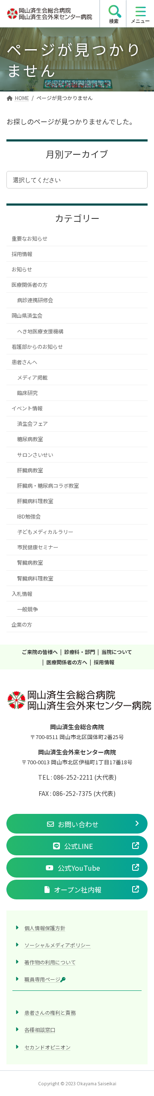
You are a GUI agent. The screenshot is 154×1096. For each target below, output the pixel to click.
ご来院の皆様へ (40, 651)
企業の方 (22, 624)
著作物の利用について (50, 962)
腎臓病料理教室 (35, 578)
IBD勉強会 (29, 516)
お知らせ (22, 269)
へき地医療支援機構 (40, 331)
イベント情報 (27, 408)
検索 (113, 21)
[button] (77, 824)
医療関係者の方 (29, 285)
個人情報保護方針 (44, 927)
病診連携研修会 (35, 300)
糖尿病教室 (30, 439)
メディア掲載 (32, 377)
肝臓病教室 (30, 470)
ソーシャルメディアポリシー (57, 944)
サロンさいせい (35, 455)
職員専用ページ (42, 979)
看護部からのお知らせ (37, 347)
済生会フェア (32, 423)
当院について (116, 651)
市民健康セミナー (37, 547)
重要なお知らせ (29, 238)
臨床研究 (27, 393)
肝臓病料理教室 (35, 501)
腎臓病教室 (30, 563)
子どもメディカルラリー (45, 532)
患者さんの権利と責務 (50, 1012)
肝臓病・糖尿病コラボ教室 (48, 485)
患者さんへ (24, 362)
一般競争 (27, 609)
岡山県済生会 (27, 316)
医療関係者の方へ (66, 662)
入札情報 (22, 594)
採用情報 (22, 254)
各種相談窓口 (39, 1029)
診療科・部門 (79, 651)
